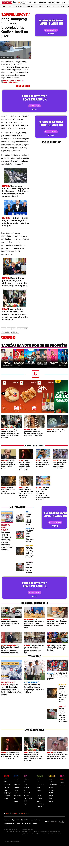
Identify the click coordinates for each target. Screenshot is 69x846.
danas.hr (20, 81)
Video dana (51, 801)
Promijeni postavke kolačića (29, 823)
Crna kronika (19, 6)
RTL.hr (6, 831)
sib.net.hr (36, 831)
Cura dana (51, 782)
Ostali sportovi (17, 795)
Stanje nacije (50, 6)
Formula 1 (16, 801)
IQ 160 (25, 801)
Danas (6, 776)
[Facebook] (17, 86)
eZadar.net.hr (50, 834)
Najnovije (62, 782)
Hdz (9, 329)
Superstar (26, 795)
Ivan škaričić (5, 332)
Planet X (51, 793)
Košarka (16, 790)
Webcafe (51, 2)
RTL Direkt (40, 6)
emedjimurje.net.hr (27, 831)
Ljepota (38, 787)
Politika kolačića (35, 820)
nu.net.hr (58, 834)
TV (24, 790)
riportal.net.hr (25, 834)
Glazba (25, 784)
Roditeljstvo (39, 798)
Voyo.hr (18, 831)
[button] (3, 351)
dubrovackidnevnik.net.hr (38, 834)
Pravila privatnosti (9, 823)
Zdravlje (38, 801)
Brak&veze (39, 779)
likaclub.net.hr (25, 836)
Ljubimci (39, 790)
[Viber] (26, 86)
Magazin (42, 2)
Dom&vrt (39, 782)
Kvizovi (50, 798)
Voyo (25, 804)
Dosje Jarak (60, 6)
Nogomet (16, 779)
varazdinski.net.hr (55, 831)
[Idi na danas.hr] (9, 2)
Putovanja (39, 795)
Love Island (27, 793)
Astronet (51, 779)
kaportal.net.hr (45, 831)
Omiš (13, 329)
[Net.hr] (61, 822)
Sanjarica (62, 785)
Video (62, 779)
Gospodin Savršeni (28, 798)
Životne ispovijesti (41, 804)
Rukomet (16, 782)
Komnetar (51, 787)
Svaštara (51, 795)
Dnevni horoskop (53, 784)
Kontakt (18, 823)
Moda (38, 793)
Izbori (3, 329)
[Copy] (28, 86)
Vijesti (3, 6)
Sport (30, 2)
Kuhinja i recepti (40, 784)
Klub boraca (16, 784)
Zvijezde (26, 779)
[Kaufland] (34, 374)
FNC (15, 798)
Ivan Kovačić (14, 332)
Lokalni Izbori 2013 (22, 329)
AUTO (64, 2)
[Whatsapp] (23, 86)
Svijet (10, 6)
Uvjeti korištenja (25, 820)
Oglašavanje (15, 820)
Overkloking (51, 790)
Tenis (15, 793)
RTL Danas (30, 6)
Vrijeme (6, 798)
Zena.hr (12, 831)
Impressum (7, 820)
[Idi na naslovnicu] (22, 4)
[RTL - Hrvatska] (54, 822)
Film (25, 782)
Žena (58, 2)
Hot (35, 2)
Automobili (39, 806)
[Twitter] (20, 86)
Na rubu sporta (17, 787)
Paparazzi (26, 787)
